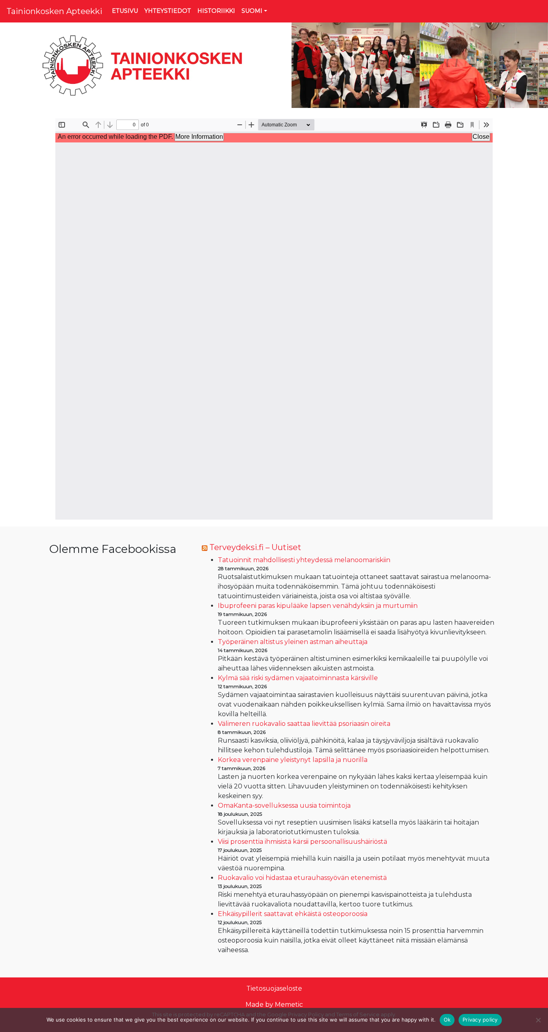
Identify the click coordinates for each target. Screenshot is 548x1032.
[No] (538, 1020)
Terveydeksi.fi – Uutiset (255, 547)
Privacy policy (480, 1019)
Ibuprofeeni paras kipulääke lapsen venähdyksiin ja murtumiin (318, 605)
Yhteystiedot (167, 10)
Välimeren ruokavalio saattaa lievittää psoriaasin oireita (304, 723)
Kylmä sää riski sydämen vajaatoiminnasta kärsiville (298, 678)
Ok (447, 1019)
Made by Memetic (274, 1004)
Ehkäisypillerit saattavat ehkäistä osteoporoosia (292, 914)
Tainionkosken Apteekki (54, 11)
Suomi (252, 10)
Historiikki (216, 10)
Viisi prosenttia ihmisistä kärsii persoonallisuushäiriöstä (302, 841)
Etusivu (125, 10)
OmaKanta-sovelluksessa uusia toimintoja (284, 805)
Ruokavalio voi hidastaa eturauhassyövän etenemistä (302, 878)
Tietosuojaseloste (274, 988)
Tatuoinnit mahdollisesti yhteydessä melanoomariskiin (304, 560)
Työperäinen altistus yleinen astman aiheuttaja (292, 642)
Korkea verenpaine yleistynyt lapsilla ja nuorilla (292, 760)
